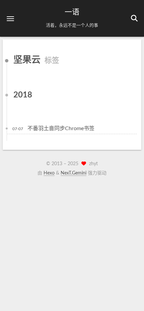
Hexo (49, 173)
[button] (10, 18)
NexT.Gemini (73, 173)
